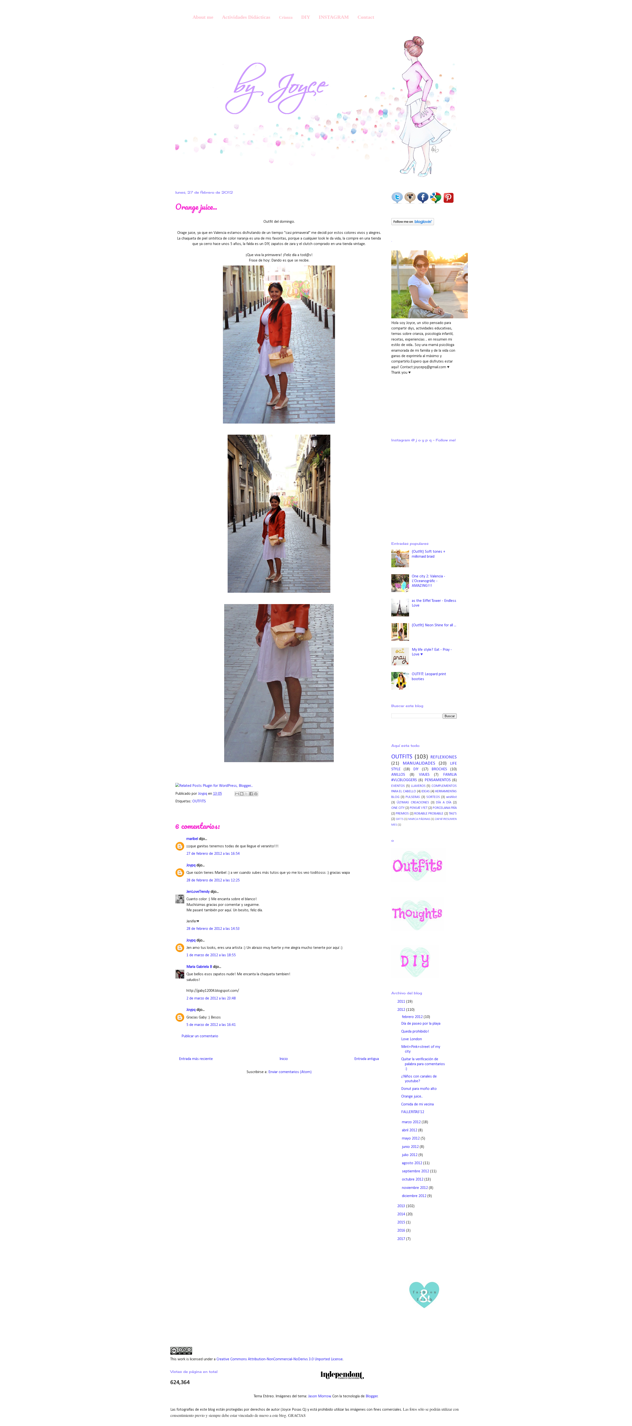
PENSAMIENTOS (438, 780)
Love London (411, 1039)
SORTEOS (433, 797)
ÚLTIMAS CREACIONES (413, 802)
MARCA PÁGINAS (419, 819)
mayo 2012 (411, 1139)
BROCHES (439, 769)
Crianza (286, 17)
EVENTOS (398, 786)
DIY (305, 17)
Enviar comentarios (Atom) (290, 1072)
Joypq (203, 794)
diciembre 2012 (414, 1196)
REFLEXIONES (443, 757)
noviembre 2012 (415, 1188)
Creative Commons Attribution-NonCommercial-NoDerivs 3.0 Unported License (280, 1359)
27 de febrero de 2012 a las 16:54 (213, 854)
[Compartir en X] (246, 793)
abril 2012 (410, 1130)
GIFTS (399, 819)
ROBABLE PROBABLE (428, 813)
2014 (401, 1214)
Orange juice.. (412, 1097)
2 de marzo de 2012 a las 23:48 (211, 998)
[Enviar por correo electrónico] (237, 793)
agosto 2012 (412, 1163)
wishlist (451, 797)
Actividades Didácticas (246, 17)
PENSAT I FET (419, 808)
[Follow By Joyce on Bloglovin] (412, 224)
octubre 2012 (413, 1180)
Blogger (372, 1396)
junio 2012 (411, 1147)
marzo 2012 (412, 1122)
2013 (401, 1206)
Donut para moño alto (419, 1089)
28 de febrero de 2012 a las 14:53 (213, 929)
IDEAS (425, 791)
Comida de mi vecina (417, 1104)
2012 (401, 1010)
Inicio (283, 1059)
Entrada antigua (366, 1059)
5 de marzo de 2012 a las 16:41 (211, 1025)
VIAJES (424, 775)
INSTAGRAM (334, 17)
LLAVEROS (418, 786)
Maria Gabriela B (199, 967)
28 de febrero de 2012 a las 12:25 (213, 880)
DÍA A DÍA (443, 802)
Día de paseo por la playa (420, 1024)
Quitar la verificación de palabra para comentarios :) (423, 1064)
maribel (192, 839)
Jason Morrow (319, 1396)
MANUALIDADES (419, 763)
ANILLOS (398, 775)
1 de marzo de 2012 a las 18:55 (211, 955)
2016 (401, 1231)
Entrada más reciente (196, 1059)
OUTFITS (199, 801)
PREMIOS (402, 813)
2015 (401, 1222)
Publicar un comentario (199, 1036)
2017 (401, 1239)
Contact (365, 17)
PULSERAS (413, 797)
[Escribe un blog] (241, 793)
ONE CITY (398, 808)
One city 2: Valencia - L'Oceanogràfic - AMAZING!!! (428, 581)
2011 (401, 1002)
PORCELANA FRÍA (445, 808)
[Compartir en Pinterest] (255, 793)
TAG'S (453, 813)
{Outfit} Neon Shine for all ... (434, 625)
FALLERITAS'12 (412, 1112)
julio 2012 (410, 1155)
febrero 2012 (413, 1017)
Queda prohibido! (415, 1032)
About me (203, 17)
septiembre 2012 (416, 1171)
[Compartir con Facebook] (251, 793)
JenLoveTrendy (198, 892)
